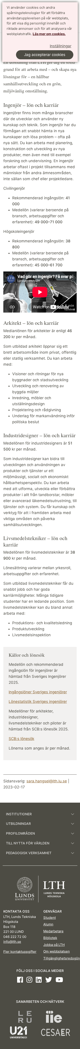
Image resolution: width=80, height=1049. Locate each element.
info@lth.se (12, 941)
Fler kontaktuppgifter (19, 951)
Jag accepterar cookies (44, 54)
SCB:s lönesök (21, 738)
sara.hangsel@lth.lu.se (46, 781)
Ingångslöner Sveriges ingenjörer (38, 692)
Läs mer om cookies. (49, 34)
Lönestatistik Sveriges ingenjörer (38, 701)
